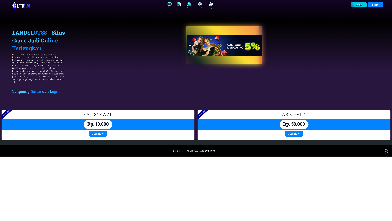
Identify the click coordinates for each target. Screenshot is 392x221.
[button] (190, 45)
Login (375, 4)
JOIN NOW (98, 133)
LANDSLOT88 (18, 54)
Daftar (359, 4)
